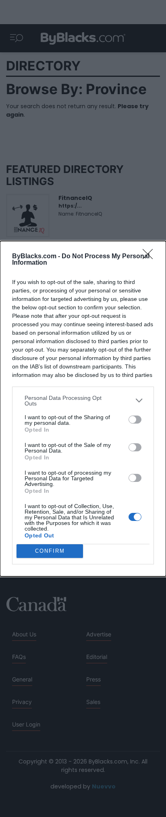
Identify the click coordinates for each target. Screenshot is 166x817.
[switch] (135, 420)
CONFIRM (50, 551)
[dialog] (83, 408)
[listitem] (83, 400)
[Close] (150, 256)
